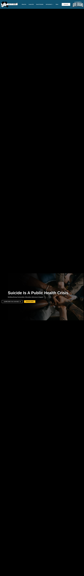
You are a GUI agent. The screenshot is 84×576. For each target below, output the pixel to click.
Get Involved (49, 4)
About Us (24, 4)
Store (57, 4)
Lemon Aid (31, 4)
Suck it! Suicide (39, 4)
